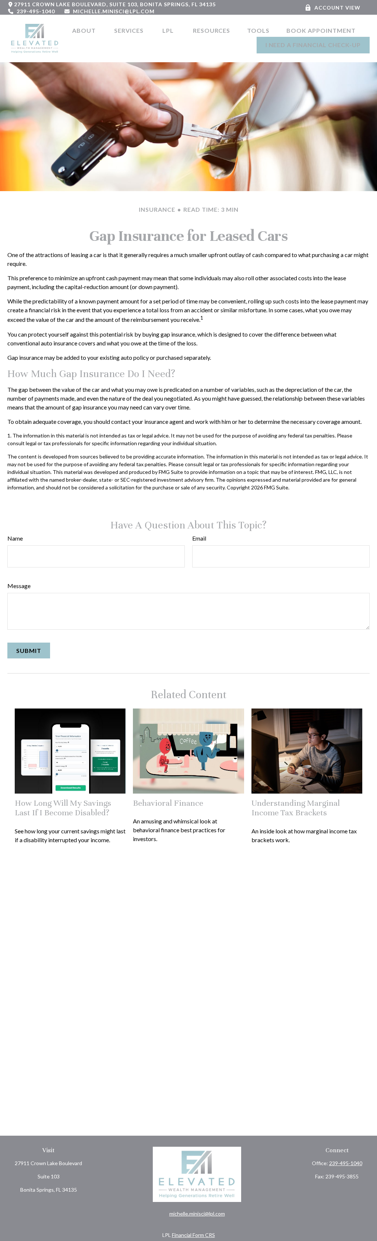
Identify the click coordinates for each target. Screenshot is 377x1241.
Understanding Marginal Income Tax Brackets (295, 808)
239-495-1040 (35, 11)
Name (15, 538)
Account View (337, 7)
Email (199, 538)
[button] (84, 30)
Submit (28, 650)
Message (19, 585)
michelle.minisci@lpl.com (114, 11)
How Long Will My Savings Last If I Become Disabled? (63, 808)
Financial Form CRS (193, 1235)
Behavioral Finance (168, 803)
